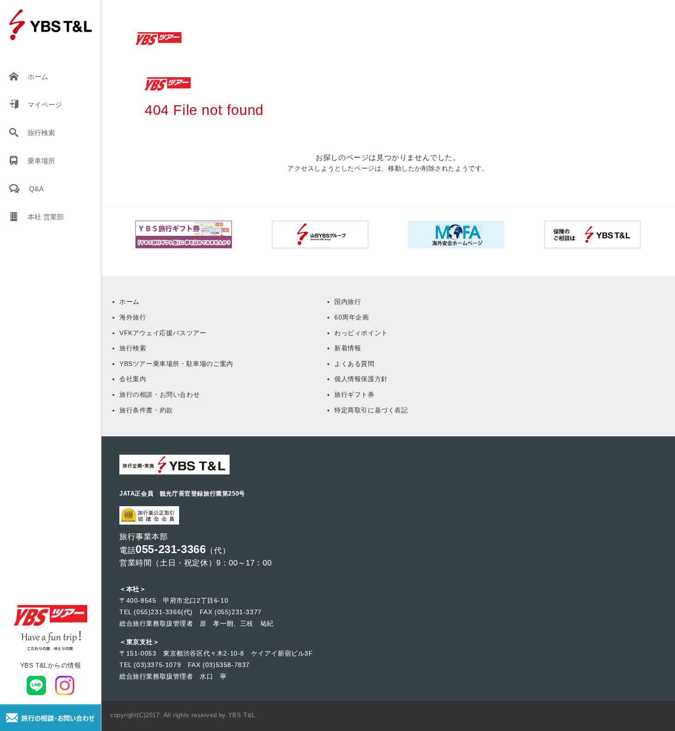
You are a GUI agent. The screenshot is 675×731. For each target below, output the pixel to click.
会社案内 (132, 379)
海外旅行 (132, 317)
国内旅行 (347, 301)
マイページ (45, 105)
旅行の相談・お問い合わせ (159, 394)
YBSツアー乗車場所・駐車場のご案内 (176, 363)
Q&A (36, 189)
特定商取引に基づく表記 (371, 410)
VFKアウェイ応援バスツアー (162, 333)
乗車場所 (41, 161)
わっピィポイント (361, 333)
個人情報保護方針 (361, 379)
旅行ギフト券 (354, 394)
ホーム (38, 76)
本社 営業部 (46, 217)
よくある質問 (354, 363)
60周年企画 (351, 317)
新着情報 (347, 348)
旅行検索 (41, 133)
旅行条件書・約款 (146, 410)
